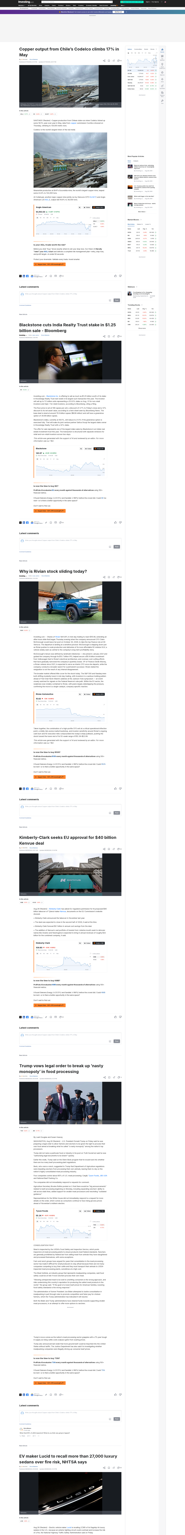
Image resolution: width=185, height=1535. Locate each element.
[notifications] (162, 2)
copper (73, 95)
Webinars (131, 259)
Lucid (69, 1500)
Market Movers (133, 192)
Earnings (106, 8)
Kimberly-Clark (55, 881)
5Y (54, 190)
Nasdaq (130, 55)
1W (40, 190)
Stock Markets (51, 8)
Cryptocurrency (79, 8)
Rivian (57, 609)
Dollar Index (131, 61)
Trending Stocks (134, 277)
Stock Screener (103, 5)
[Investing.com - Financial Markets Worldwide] (26, 2)
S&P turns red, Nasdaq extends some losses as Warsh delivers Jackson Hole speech (145, 149)
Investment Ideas (115, 8)
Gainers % (140, 196)
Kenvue (63, 884)
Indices (130, 21)
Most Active (131, 196)
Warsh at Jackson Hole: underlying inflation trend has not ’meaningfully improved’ (144, 139)
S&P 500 (130, 52)
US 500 (130, 45)
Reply (23, 1408)
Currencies (34, 8)
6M (47, 190)
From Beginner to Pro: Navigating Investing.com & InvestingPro (142, 265)
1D (37, 190)
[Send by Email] (55, 248)
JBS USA (103, 1148)
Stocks (152, 21)
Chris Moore (27, 1400)
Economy (71, 8)
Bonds (146, 21)
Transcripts (143, 8)
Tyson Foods (93, 1148)
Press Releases (152, 8)
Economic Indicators (61, 8)
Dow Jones (131, 48)
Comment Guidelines (25, 277)
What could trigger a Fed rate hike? (144, 168)
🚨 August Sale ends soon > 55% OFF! (132, 2)
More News (141, 184)
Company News (98, 8)
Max (57, 190)
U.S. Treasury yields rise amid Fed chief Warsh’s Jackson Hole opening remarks (144, 159)
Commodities (42, 8)
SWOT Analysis (125, 8)
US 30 (129, 42)
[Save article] (109, 33)
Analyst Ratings (135, 8)
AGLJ (47, 172)
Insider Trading (89, 8)
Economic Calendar (91, 5)
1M (44, 190)
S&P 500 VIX (131, 58)
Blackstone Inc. (52, 368)
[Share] (104, 33)
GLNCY (93, 169)
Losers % (148, 196)
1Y (50, 190)
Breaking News (24, 8)
